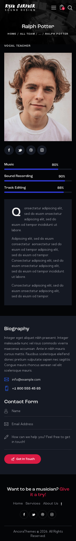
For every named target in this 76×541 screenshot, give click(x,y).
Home (12, 34)
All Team (27, 34)
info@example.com (26, 379)
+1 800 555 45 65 (26, 388)
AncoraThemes (24, 531)
